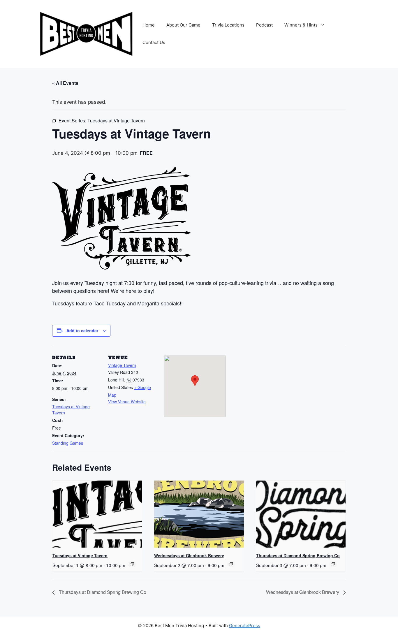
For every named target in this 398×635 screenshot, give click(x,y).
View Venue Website (127, 401)
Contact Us (153, 42)
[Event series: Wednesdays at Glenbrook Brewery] (231, 564)
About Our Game (183, 25)
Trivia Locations (228, 25)
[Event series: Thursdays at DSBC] (333, 564)
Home (148, 25)
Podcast (264, 25)
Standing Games (67, 443)
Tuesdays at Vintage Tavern (80, 555)
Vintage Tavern (122, 365)
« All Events (65, 83)
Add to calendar (82, 330)
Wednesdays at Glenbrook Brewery (189, 555)
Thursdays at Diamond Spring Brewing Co (298, 555)
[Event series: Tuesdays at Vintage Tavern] (132, 564)
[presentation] (97, 514)
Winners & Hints (301, 25)
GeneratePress (244, 625)
